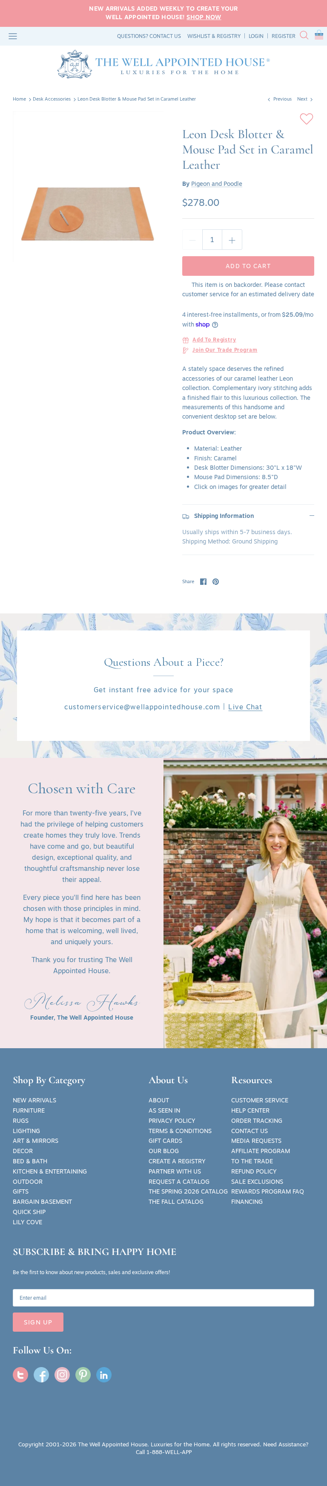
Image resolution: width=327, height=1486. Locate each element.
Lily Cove (27, 1222)
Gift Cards (165, 1140)
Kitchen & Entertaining (50, 1171)
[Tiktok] (104, 1374)
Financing (247, 1201)
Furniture (29, 1110)
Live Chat (245, 706)
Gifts (21, 1191)
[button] (319, 36)
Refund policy (254, 1171)
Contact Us (249, 1131)
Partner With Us (175, 1171)
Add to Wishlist (306, 119)
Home (19, 99)
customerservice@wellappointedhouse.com (142, 706)
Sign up (38, 1322)
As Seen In (164, 1110)
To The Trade (252, 1161)
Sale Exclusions (257, 1181)
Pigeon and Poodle (216, 183)
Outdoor (28, 1181)
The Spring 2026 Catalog (188, 1191)
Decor (23, 1151)
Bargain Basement (42, 1201)
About (159, 1100)
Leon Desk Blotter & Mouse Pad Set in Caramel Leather (136, 99)
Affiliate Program (260, 1151)
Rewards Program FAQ (267, 1191)
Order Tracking (256, 1120)
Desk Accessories (52, 99)
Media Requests (256, 1140)
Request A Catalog (179, 1181)
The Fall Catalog (176, 1201)
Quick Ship (29, 1212)
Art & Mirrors (35, 1140)
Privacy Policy (172, 1120)
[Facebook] (41, 1374)
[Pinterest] (83, 1374)
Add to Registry (214, 340)
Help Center (250, 1110)
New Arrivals (34, 1100)
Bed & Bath (30, 1161)
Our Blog (164, 1151)
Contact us (165, 36)
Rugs (21, 1120)
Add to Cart (248, 266)
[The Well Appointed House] (163, 64)
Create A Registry (177, 1161)
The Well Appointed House (112, 1444)
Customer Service (259, 1100)
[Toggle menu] (12, 36)
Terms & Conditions (180, 1131)
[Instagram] (62, 1374)
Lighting (26, 1131)
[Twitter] (20, 1374)
